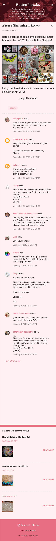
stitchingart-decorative (23, 332)
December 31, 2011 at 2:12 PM (26, 206)
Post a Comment (12, 361)
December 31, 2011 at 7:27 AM (26, 157)
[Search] (52, 5)
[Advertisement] (28, 392)
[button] (52, 26)
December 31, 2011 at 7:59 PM (26, 229)
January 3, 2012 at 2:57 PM (25, 324)
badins (34, 530)
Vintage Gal (18, 118)
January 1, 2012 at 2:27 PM (25, 245)
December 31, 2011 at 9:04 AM (26, 178)
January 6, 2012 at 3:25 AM (25, 354)
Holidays (12, 108)
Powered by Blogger (30, 525)
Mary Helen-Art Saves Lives (25, 213)
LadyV (16, 273)
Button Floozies (28, 4)
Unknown (17, 165)
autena (16, 253)
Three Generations (21, 313)
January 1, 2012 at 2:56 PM (25, 265)
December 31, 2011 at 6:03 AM (26, 131)
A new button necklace (15, 466)
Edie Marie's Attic (20, 139)
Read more (48, 450)
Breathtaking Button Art (16, 437)
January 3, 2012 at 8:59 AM (25, 306)
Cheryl (16, 186)
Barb (15, 237)
